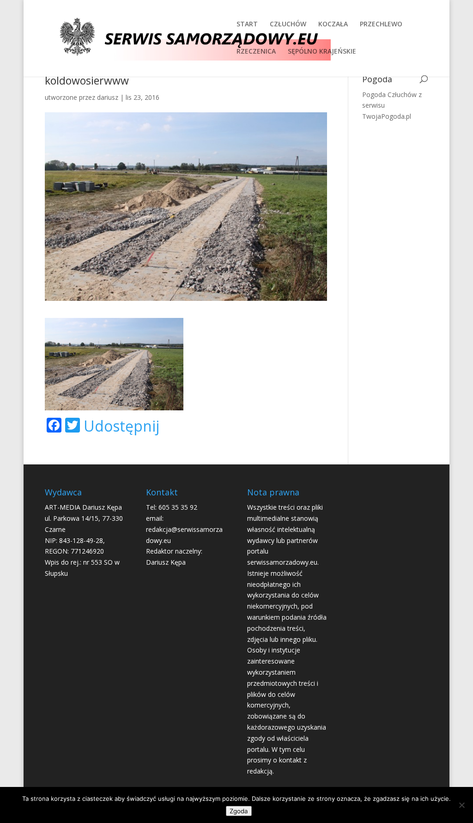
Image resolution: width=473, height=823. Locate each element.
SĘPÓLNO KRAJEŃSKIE (322, 51)
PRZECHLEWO (381, 24)
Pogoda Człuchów (389, 94)
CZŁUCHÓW (288, 24)
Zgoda (239, 811)
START (247, 24)
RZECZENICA (256, 51)
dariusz (107, 97)
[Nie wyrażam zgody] (461, 805)
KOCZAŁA (333, 24)
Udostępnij (121, 426)
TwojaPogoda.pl (386, 116)
